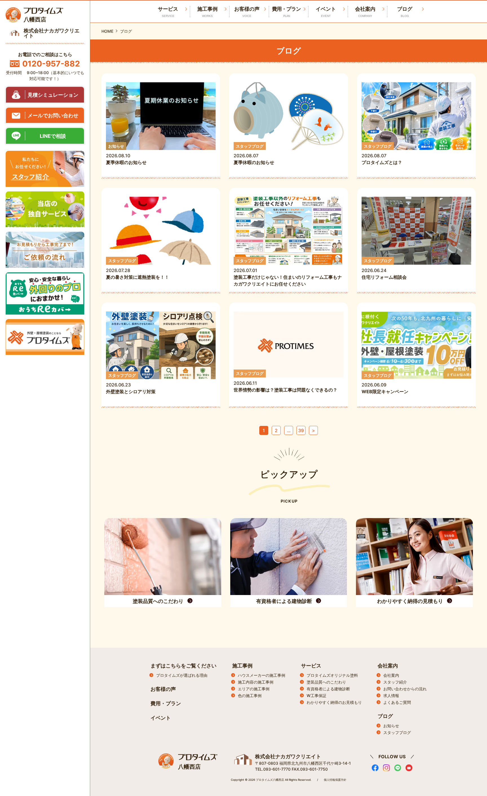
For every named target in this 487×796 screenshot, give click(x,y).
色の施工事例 (250, 695)
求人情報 (391, 695)
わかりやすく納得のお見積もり (334, 702)
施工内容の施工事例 (255, 682)
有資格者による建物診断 (328, 688)
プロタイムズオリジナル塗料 (332, 675)
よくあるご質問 (397, 702)
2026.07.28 (137, 269)
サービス (311, 666)
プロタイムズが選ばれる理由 (181, 675)
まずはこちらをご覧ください (183, 666)
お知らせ (391, 725)
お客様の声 (247, 11)
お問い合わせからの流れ (405, 688)
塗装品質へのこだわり (326, 682)
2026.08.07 (254, 154)
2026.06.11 (285, 382)
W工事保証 (316, 695)
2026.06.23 (131, 384)
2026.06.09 (385, 384)
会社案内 (365, 11)
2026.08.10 (126, 154)
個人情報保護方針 (335, 779)
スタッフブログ (397, 732)
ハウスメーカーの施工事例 (261, 675)
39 (301, 430)
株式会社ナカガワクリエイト (288, 756)
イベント (326, 11)
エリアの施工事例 (253, 688)
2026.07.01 (288, 272)
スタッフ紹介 (395, 682)
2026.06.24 (386, 269)
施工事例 (207, 11)
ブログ (404, 11)
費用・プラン (286, 11)
